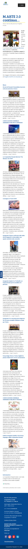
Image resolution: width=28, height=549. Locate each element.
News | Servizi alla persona (10, 23)
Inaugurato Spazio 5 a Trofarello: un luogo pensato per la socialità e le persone (13, 282)
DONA (1, 274)
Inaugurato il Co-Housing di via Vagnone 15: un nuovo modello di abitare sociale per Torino (14, 320)
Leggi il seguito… (11, 118)
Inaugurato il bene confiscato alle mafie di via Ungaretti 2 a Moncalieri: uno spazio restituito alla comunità (14, 237)
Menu (22, 5)
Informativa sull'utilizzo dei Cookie (12, 487)
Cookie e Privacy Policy (10, 520)
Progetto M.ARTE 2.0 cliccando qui (13, 76)
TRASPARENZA (9, 541)
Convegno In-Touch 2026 (10, 198)
